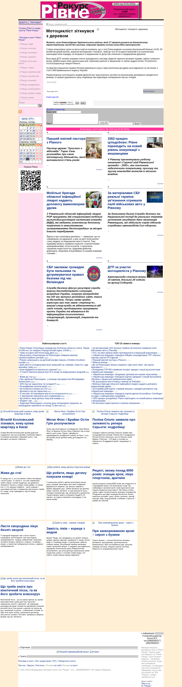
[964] (56, 353)
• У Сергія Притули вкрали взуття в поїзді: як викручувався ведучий (51, 372)
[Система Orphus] (69, 104)
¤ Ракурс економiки (28, 52)
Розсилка (40, 665)
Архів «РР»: (28, 118)
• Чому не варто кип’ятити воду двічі (36, 353)
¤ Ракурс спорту (26, 67)
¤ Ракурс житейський (29, 76)
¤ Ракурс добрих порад (30, 93)
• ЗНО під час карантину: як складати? (37, 384)
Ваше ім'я (51, 112)
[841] (49, 386)
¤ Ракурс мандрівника (29, 84)
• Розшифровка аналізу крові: (33, 386)
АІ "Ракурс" (146, 686)
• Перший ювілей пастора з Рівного (108, 360)
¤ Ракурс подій (26, 44)
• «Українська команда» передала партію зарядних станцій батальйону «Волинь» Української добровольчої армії (126, 378)
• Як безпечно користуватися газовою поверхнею (115, 403)
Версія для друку (149, 91)
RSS (54, 661)
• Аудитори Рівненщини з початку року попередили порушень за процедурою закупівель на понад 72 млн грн (50, 404)
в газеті (74, 665)
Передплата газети (67, 661)
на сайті (57, 665)
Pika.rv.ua (145, 683)
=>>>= (99, 169)
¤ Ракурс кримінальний (30, 72)
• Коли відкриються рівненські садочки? (37, 369)
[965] (46, 358)
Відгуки (30, 665)
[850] (49, 389)
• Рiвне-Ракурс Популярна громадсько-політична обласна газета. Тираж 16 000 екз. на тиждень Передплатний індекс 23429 (53, 349)
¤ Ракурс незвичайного (29, 89)
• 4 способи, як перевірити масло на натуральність (43, 393)
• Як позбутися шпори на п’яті (33, 389)
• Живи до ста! (25, 377)
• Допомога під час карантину (32, 391)
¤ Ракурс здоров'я (27, 57)
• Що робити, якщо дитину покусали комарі (39, 398)
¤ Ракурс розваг (26, 97)
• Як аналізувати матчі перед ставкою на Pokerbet (115, 381)
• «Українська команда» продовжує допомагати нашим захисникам (124, 374)
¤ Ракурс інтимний (27, 80)
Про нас (22, 665)
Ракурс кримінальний (57, 24)
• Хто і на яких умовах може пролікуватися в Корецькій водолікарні (124, 353)
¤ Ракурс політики (27, 48)
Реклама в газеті (25, 661)
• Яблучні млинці (99, 362)
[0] (70, 350)
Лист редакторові (43, 661)
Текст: (49, 123)
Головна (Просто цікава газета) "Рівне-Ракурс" (29, 29)
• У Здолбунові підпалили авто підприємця (39, 396)
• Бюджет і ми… (26, 401)
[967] (49, 391)
